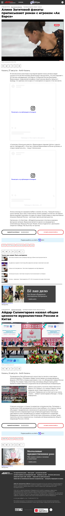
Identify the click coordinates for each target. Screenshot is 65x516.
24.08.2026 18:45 (6, 309)
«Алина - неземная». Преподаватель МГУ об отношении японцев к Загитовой (29, 279)
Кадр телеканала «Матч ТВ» (9, 62)
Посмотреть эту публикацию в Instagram (23, 112)
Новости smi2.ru (7, 303)
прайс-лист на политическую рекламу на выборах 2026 (28, 478)
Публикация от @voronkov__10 (33, 205)
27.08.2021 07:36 (6, 7)
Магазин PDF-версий (41, 472)
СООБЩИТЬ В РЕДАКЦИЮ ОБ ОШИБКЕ (54, 478)
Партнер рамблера (28, 509)
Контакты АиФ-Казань (54, 474)
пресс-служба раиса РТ (8, 364)
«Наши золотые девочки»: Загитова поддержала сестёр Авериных (26, 268)
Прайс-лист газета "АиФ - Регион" (22, 476)
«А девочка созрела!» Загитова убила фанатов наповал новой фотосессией (29, 263)
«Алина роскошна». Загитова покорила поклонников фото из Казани (27, 273)
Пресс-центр (31, 472)
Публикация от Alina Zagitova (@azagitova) (33, 138)
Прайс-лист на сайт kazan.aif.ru (41, 476)
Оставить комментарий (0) (51, 232)
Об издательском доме (20, 472)
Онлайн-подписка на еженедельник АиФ (25, 474)
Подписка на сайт (42, 474)
